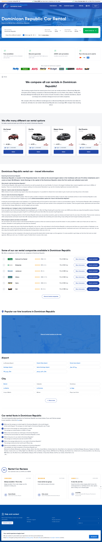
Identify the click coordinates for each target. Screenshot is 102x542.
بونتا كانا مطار (73, 367)
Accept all (94, 537)
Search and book (93, 259)
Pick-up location (8, 29)
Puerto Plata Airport (42, 363)
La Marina (6, 388)
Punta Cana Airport (75, 363)
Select (13, 152)
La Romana (40, 388)
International (53, 6)
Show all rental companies (51, 296)
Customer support (69, 6)
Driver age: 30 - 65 (29, 35)
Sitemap (29, 521)
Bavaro (5, 384)
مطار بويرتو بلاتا (7, 371)
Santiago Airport (8, 367)
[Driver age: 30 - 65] (23, 35)
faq (18, 420)
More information (80, 259)
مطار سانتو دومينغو (41, 371)
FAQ (60, 6)
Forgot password (56, 519)
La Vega (72, 388)
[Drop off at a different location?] (4, 35)
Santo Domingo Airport (43, 367)
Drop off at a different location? (13, 35)
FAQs (28, 517)
